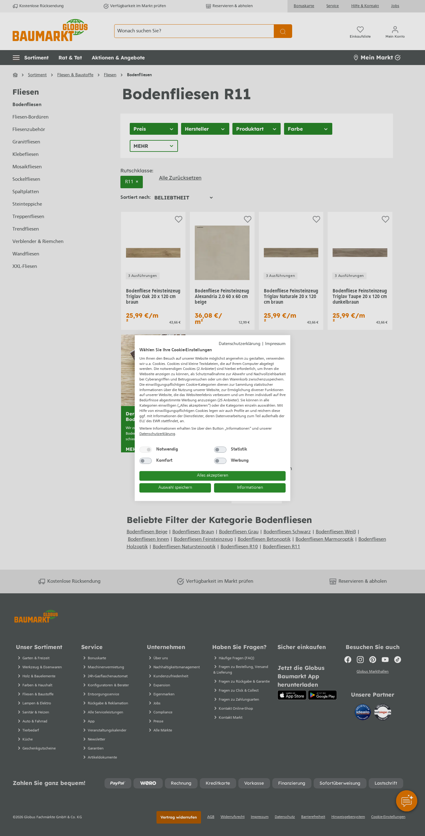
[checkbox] (145, 449)
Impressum (275, 344)
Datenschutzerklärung (239, 344)
